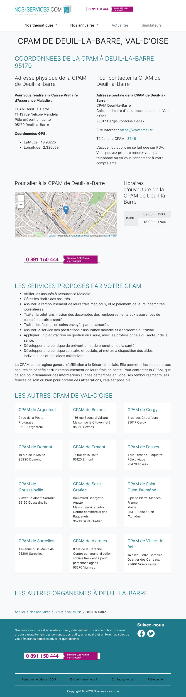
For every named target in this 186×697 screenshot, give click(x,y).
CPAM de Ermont (89, 446)
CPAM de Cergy (142, 409)
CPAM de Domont (35, 446)
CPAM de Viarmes (90, 540)
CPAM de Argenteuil (37, 409)
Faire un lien (156, 679)
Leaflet (52, 235)
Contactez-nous (123, 679)
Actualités (120, 25)
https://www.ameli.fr (136, 130)
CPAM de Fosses (143, 446)
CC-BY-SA (110, 235)
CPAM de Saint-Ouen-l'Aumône (142, 486)
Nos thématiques (39, 25)
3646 (131, 138)
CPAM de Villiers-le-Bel (146, 543)
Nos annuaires (83, 25)
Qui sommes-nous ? (83, 679)
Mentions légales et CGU (39, 679)
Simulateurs (152, 25)
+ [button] (21, 198)
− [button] (21, 205)
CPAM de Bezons (89, 409)
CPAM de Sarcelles (36, 540)
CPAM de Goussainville (31, 486)
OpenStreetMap (80, 235)
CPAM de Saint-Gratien (88, 486)
